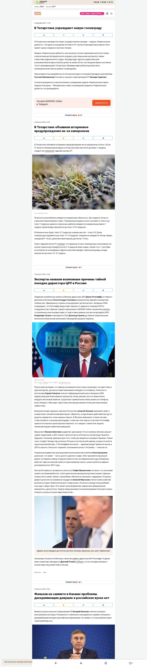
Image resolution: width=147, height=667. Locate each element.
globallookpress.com (65, 382)
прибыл (75, 558)
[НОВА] (91, 13)
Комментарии (73, 115)
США (44, 572)
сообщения (49, 151)
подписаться (101, 103)
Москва (48, 7)
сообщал (80, 562)
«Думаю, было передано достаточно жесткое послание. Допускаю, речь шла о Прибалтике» (73, 551)
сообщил (61, 244)
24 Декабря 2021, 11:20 (42, 23)
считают (106, 309)
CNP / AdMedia (43, 382)
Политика (37, 572)
